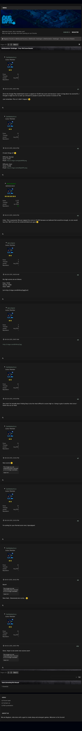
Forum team (7, 700)
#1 (78, 89)
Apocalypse (11, 243)
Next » (16, 44)
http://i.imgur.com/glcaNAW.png (17, 160)
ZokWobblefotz (11, 57)
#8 (78, 521)
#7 (78, 458)
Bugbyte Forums (9, 39)
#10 (77, 646)
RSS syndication (8, 705)
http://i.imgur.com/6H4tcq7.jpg (12, 344)
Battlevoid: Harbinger (35, 39)
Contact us (6, 703)
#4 (78, 275)
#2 (78, 148)
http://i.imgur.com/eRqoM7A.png (17, 168)
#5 (78, 340)
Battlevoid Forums (21, 39)
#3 (78, 215)
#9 (78, 580)
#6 (78, 399)
